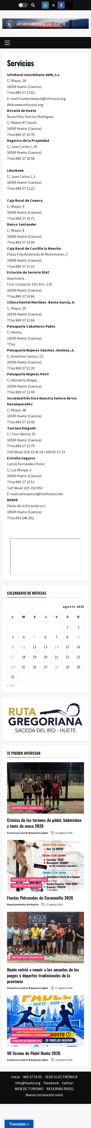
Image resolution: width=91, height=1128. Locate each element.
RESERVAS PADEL (60, 1088)
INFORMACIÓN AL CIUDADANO (31, 1035)
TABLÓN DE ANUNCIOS (26, 885)
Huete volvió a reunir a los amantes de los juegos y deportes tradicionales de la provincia (43, 975)
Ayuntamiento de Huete (22, 904)
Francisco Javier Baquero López (27, 833)
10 (12, 647)
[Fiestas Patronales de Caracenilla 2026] (45, 865)
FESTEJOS (18, 879)
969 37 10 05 (32, 1076)
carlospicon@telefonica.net (40, 493)
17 (12, 657)
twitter (68, 1082)
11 (23, 647)
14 (56, 647)
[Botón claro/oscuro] (23, 5)
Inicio (15, 1076)
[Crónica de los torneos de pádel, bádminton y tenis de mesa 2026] (45, 788)
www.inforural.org (29, 104)
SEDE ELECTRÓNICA (61, 1076)
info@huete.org (28, 1082)
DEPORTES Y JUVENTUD (27, 807)
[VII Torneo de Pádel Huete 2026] (45, 1021)
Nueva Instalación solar (44, 1094)
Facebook (51, 1082)
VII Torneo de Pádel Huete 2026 (33, 1053)
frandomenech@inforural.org (42, 98)
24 (12, 667)
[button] (7, 43)
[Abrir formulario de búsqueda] (33, 5)
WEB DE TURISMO (29, 1088)
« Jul (10, 685)
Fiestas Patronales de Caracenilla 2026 (40, 898)
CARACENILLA (38, 879)
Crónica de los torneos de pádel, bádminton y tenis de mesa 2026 (44, 823)
